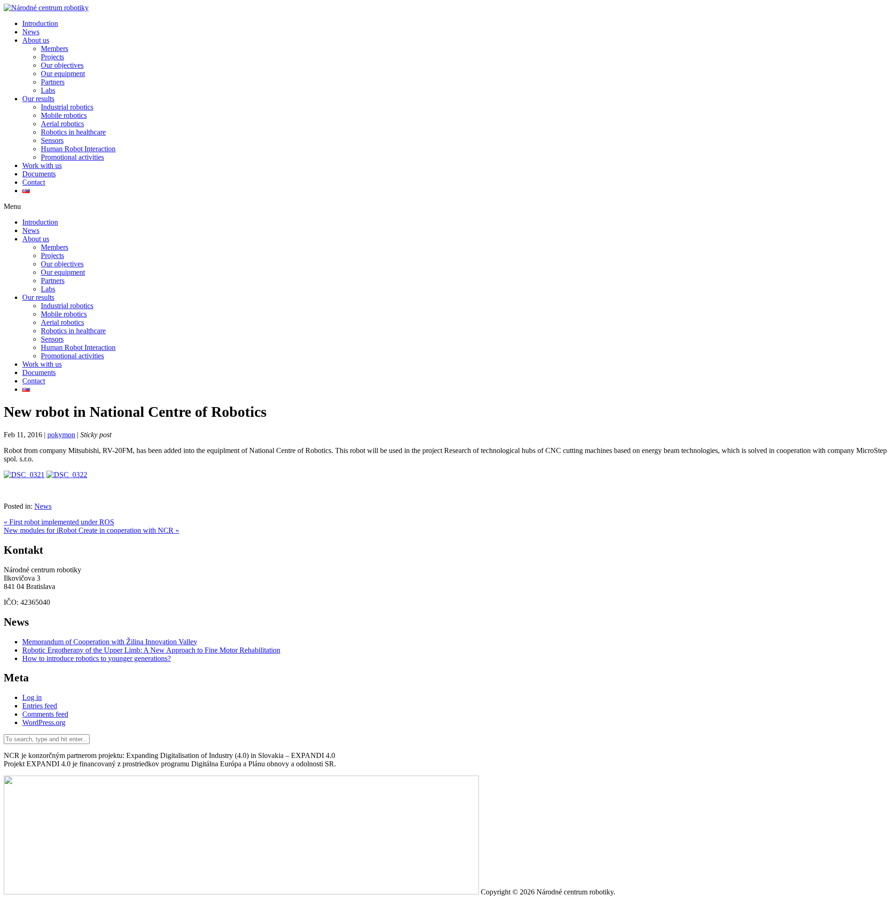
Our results (38, 99)
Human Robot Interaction (78, 149)
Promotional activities (72, 157)
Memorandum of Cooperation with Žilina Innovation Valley (109, 642)
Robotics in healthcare (73, 132)
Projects (52, 57)
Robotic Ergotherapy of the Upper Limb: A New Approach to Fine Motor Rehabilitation (151, 650)
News (30, 32)
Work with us (42, 165)
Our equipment (63, 74)
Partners (53, 82)
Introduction (40, 23)
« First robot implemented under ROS (59, 522)
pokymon (61, 435)
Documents (39, 174)
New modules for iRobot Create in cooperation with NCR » (91, 530)
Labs (48, 90)
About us (35, 40)
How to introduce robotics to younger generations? (96, 658)
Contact (33, 182)
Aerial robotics (62, 124)
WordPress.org (43, 722)
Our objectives (62, 65)
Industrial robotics (67, 107)
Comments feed (45, 714)
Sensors (52, 140)
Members (54, 48)
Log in (32, 697)
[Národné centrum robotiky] (46, 8)
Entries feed (39, 706)
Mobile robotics (64, 115)
